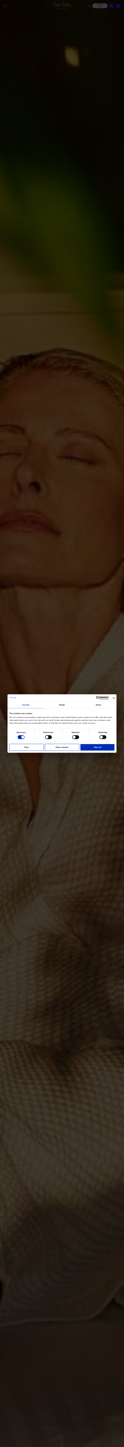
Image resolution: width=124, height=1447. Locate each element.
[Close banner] (114, 698)
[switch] (48, 737)
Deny (26, 747)
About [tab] (98, 705)
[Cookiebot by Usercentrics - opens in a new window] (97, 698)
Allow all (97, 747)
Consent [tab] (25, 705)
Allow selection (62, 747)
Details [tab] (62, 705)
